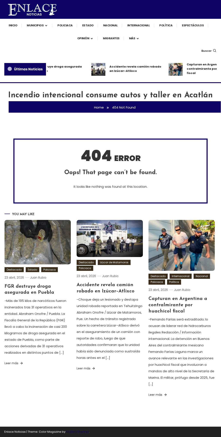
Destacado (14, 269)
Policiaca (65, 25)
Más (132, 38)
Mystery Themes (77, 432)
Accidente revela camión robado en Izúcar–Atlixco (133, 69)
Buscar (206, 51)
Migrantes (111, 38)
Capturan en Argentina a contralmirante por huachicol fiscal (177, 305)
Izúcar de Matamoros (114, 262)
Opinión (83, 38)
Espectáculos (193, 25)
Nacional (110, 25)
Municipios (35, 25)
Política (165, 25)
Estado (88, 25)
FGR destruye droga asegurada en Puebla (54, 69)
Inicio (13, 25)
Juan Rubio (38, 277)
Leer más (12, 363)
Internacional (138, 25)
